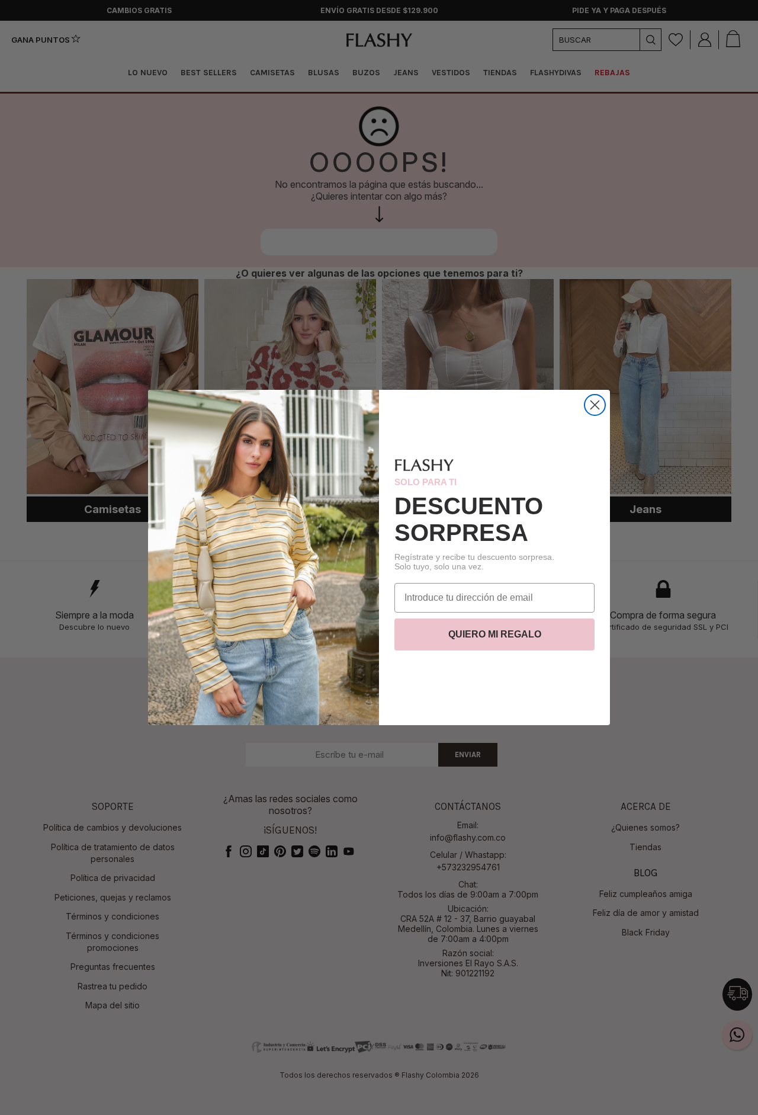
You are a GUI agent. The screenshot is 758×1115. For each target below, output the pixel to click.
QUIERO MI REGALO (494, 634)
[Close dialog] (594, 405)
